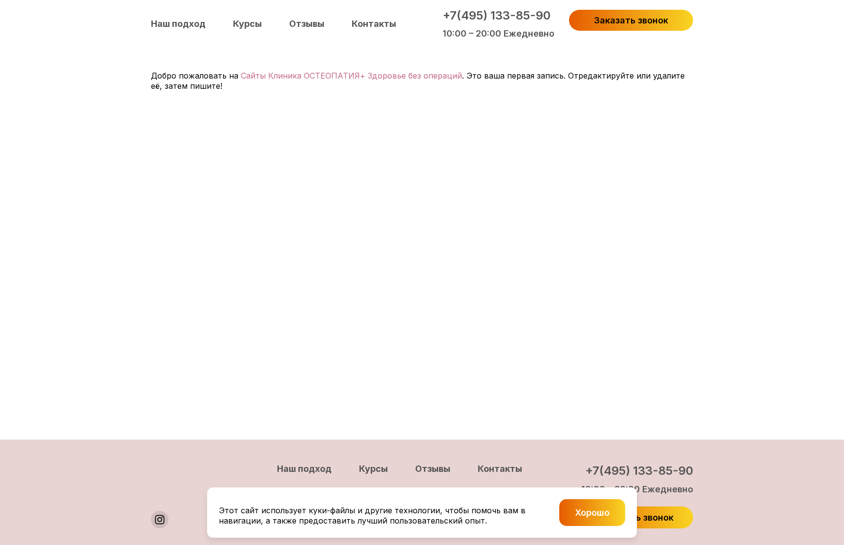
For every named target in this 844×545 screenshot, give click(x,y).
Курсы (247, 24)
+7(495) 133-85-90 (496, 15)
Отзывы (306, 24)
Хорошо (592, 512)
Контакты (374, 24)
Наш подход (178, 24)
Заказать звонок (631, 20)
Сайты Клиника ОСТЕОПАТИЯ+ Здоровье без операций (351, 76)
